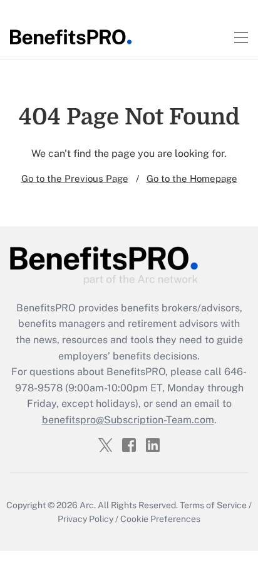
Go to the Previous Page (74, 178)
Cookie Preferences (160, 519)
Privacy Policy (85, 519)
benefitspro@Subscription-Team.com (128, 420)
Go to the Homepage (192, 178)
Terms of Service (213, 505)
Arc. (88, 505)
